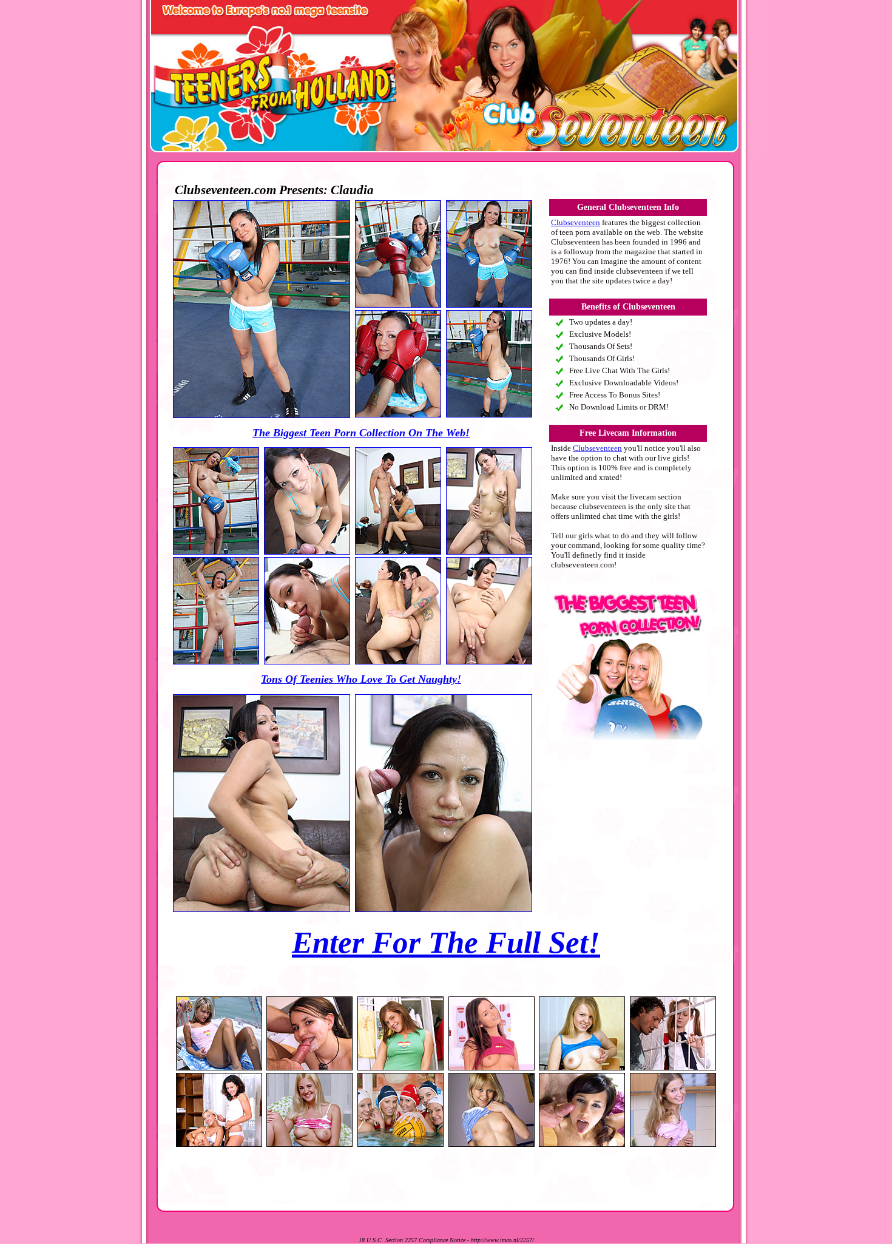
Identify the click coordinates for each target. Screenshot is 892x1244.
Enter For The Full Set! (446, 942)
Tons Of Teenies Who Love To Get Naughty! (361, 679)
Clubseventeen (575, 222)
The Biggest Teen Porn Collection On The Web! (361, 433)
